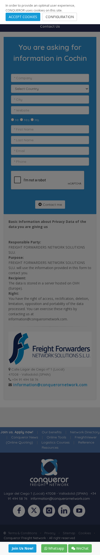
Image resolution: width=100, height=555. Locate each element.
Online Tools (56, 437)
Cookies (84, 533)
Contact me (52, 204)
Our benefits (52, 432)
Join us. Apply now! (16, 432)
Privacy (49, 533)
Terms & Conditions (22, 533)
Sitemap (69, 533)
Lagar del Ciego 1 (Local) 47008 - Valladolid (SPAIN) (46, 493)
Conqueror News (24, 437)
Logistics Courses (56, 442)
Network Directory (85, 432)
